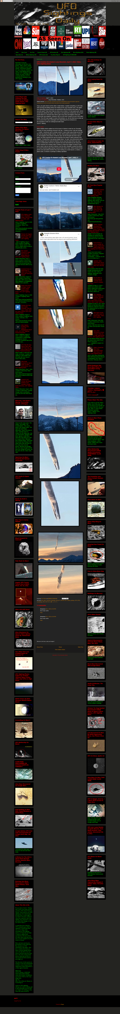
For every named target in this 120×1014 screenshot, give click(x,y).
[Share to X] (65, 598)
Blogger (62, 1004)
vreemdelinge (39, 601)
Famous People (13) (42, 52)
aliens (45, 600)
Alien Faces (24, 52)
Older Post (80, 647)
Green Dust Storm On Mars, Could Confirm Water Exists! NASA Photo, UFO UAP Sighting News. (23, 289)
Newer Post (40, 647)
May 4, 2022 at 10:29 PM (51, 608)
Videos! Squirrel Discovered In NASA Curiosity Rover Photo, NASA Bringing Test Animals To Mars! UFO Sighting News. (96, 228)
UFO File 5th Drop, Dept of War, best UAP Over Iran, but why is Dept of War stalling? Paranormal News (23, 348)
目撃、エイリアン (54, 601)
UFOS (78, 600)
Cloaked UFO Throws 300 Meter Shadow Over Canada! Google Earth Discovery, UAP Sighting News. (23, 383)
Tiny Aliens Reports (55, 54)
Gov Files (32, 52)
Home (17, 52)
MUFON (62, 600)
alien (42, 600)
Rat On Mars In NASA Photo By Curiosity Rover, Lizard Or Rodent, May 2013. (95, 280)
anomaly (48, 600)
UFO (76, 600)
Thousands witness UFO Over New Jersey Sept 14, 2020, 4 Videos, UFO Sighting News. (96, 192)
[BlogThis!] (64, 598)
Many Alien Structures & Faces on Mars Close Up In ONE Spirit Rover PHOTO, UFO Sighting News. (96, 334)
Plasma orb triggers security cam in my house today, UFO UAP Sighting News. (23, 237)
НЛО (44, 601)
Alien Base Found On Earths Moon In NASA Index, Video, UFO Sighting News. (96, 315)
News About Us (19, 54)
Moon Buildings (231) (78, 52)
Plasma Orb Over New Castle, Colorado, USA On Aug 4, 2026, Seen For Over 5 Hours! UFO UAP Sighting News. (23, 309)
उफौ (46, 601)
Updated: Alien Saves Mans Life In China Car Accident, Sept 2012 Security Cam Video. (96, 264)
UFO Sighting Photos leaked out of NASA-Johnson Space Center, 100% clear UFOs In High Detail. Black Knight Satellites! (96, 298)
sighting (68, 600)
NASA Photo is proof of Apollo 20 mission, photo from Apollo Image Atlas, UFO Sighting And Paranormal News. (96, 246)
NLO (66, 600)
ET (59, 600)
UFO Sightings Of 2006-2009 (69, 54)
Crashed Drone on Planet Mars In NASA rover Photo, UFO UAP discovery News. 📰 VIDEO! (23, 272)
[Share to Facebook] (66, 598)
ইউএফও (48, 601)
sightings (72, 600)
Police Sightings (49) (91, 52)
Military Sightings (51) (31, 54)
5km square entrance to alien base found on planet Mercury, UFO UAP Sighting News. (22, 253)
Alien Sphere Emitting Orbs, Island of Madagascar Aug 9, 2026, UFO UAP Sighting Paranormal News (23, 328)
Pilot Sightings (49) (65, 52)
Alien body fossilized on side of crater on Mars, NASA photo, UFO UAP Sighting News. (23, 364)
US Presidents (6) (54, 52)
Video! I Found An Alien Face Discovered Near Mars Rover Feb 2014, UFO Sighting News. (95, 350)
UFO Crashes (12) (43, 54)
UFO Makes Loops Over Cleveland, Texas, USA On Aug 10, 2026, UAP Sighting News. (23, 217)
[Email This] (62, 598)
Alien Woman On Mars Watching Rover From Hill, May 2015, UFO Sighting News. (95, 209)
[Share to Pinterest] (67, 598)
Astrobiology (52, 600)
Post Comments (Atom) (63, 655)
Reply (41, 612)
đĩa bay (57, 600)
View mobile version (60, 649)
